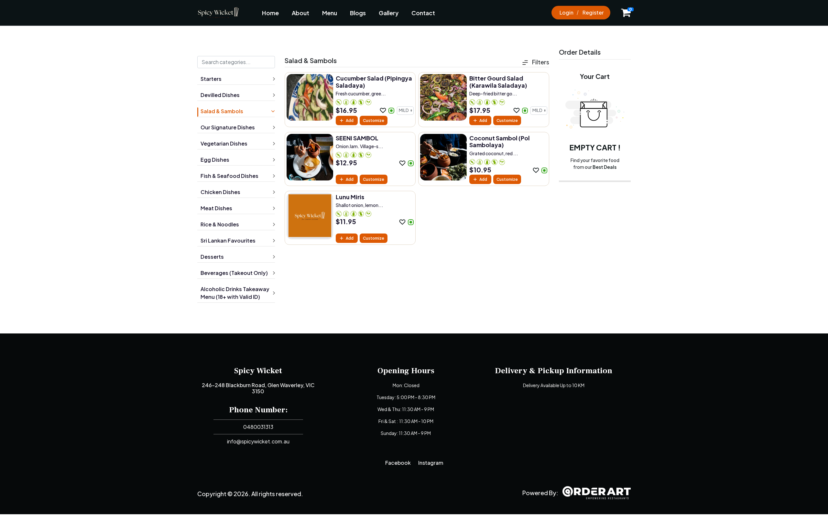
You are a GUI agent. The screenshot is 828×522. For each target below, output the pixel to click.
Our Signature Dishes (228, 127)
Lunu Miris (350, 197)
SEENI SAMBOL (357, 138)
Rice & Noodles (220, 224)
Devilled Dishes (220, 95)
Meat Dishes (216, 208)
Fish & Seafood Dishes (229, 175)
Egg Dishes (215, 159)
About (300, 12)
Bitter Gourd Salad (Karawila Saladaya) (498, 81)
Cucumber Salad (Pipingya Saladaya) (374, 81)
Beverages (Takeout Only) (234, 272)
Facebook (398, 462)
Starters (211, 78)
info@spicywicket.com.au (258, 441)
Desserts (212, 256)
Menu (329, 12)
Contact (423, 12)
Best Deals (604, 167)
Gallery (388, 12)
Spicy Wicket (258, 370)
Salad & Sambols (222, 111)
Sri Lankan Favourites (228, 240)
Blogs (358, 12)
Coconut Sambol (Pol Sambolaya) (499, 141)
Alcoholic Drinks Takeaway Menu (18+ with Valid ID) (235, 293)
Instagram (430, 462)
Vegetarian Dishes (224, 143)
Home (270, 12)
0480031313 (258, 426)
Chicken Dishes (220, 192)
